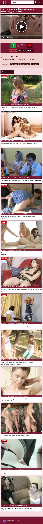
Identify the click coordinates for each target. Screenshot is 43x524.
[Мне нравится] (13, 45)
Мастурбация (24, 64)
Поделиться (30, 50)
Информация (13, 50)
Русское (14, 64)
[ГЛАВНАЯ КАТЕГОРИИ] (40, 2)
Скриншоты (22, 50)
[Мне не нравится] (29, 45)
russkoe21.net (15, 520)
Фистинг (35, 64)
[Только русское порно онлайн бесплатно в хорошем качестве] (3, 2)
